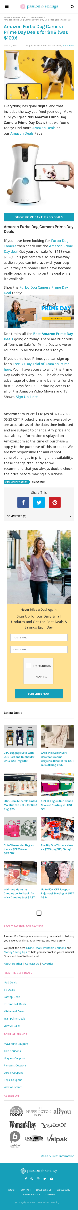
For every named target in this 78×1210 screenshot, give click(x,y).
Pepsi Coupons (13, 1080)
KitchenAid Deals (14, 1011)
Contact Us (32, 963)
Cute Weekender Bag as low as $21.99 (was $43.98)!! (19, 849)
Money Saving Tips (15, 952)
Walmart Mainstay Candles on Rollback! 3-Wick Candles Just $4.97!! (20, 893)
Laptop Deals (12, 997)
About (12, 1189)
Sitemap (50, 1194)
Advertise (48, 963)
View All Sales (12, 1026)
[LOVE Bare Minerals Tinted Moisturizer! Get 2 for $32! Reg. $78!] (20, 784)
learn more (68, 45)
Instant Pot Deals (15, 1004)
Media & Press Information (57, 1156)
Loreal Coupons (13, 1072)
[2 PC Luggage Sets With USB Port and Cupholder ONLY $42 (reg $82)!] (20, 736)
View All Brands (13, 1087)
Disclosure (63, 1189)
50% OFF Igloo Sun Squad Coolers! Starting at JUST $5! (57, 805)
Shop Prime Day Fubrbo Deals (39, 217)
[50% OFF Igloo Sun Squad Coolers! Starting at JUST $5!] (57, 784)
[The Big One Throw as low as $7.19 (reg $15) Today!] (57, 828)
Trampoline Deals (14, 1018)
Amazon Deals (43, 128)
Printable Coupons (54, 948)
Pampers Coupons (15, 1065)
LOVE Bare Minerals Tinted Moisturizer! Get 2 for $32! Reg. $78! (20, 805)
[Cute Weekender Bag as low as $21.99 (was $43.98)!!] (20, 828)
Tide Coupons (12, 1051)
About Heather (13, 963)
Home (7, 17)
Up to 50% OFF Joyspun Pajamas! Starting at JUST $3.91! (57, 893)
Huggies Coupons (14, 1058)
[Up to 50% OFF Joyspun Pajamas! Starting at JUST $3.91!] (57, 873)
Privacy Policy (31, 1194)
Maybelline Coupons (16, 1044)
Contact (26, 1189)
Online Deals (20, 17)
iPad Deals (10, 982)
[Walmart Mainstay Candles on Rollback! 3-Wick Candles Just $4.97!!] (20, 873)
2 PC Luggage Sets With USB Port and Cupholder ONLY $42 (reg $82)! (19, 757)
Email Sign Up (43, 1189)
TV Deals (9, 989)
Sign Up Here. (27, 396)
